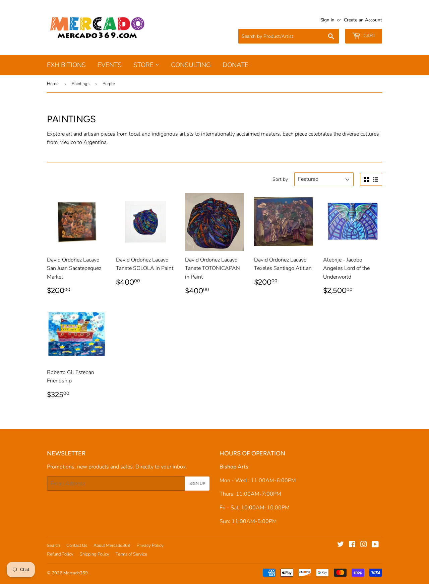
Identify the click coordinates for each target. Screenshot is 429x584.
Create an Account (363, 20)
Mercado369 (75, 573)
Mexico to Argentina (83, 142)
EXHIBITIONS (66, 65)
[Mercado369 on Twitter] (340, 545)
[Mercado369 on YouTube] (375, 545)
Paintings (80, 84)
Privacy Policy (150, 545)
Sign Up (197, 483)
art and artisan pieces (90, 134)
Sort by (280, 179)
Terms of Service (131, 554)
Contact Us (76, 545)
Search (53, 545)
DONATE (235, 65)
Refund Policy (60, 554)
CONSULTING (191, 65)
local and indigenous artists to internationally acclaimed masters (204, 134)
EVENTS (110, 65)
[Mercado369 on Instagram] (363, 545)
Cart (368, 35)
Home (53, 84)
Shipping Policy (94, 554)
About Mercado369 (112, 545)
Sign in (327, 20)
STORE (144, 65)
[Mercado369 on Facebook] (352, 545)
